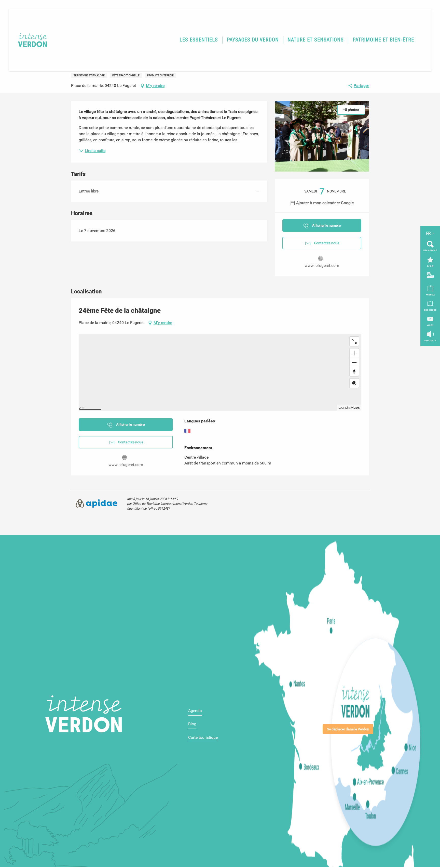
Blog (192, 723)
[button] (199, 40)
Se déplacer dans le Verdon (348, 729)
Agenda (195, 710)
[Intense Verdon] (29, 40)
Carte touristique (203, 737)
